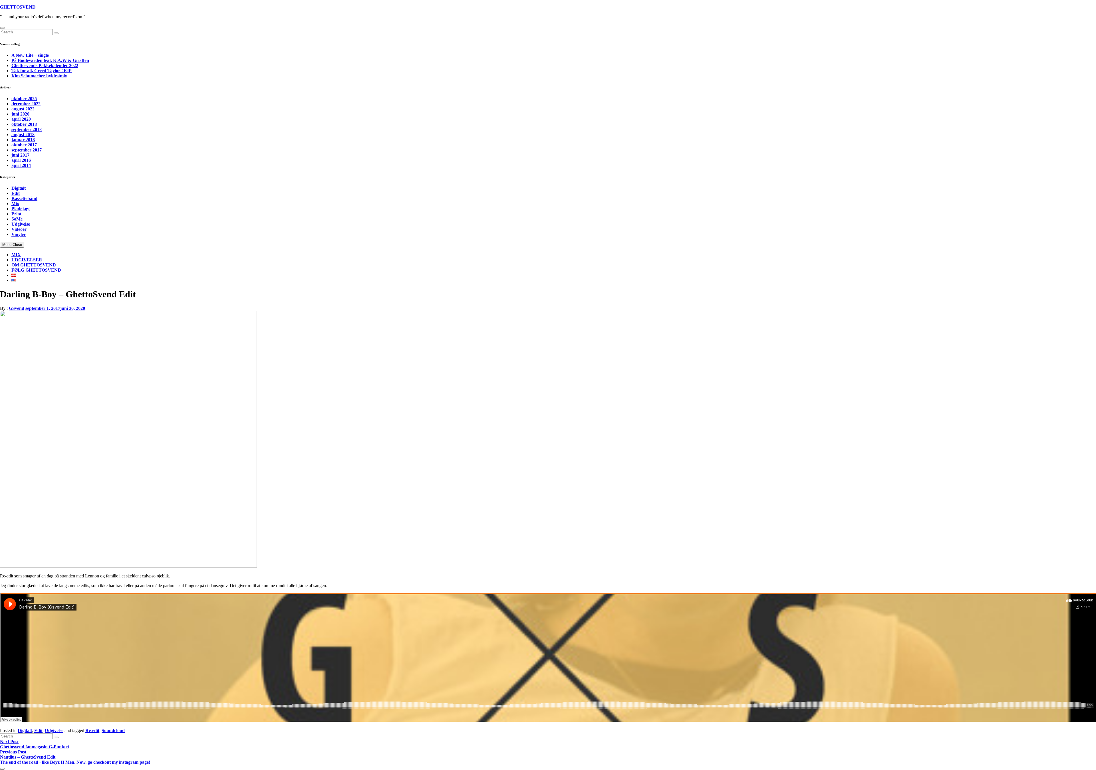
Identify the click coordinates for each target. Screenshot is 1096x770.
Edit (15, 193)
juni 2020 (20, 114)
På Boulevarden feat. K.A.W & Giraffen (50, 60)
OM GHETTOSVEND (33, 264)
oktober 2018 (24, 124)
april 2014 (21, 165)
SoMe (17, 219)
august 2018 (23, 134)
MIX (16, 254)
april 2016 (21, 160)
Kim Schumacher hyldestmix (39, 75)
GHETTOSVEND (18, 7)
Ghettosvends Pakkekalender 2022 (44, 65)
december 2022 (26, 103)
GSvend (16, 308)
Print (16, 213)
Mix (15, 203)
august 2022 (23, 108)
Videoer (19, 229)
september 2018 (26, 129)
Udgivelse (20, 224)
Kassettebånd (24, 198)
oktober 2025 (24, 98)
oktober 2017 (24, 144)
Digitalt (18, 188)
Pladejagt (20, 208)
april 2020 (21, 119)
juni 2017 (20, 155)
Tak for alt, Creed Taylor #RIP (41, 70)
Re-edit (92, 730)
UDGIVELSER (26, 259)
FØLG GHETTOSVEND (36, 270)
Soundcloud (113, 730)
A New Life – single (30, 55)
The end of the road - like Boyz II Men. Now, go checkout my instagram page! (75, 762)
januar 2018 (23, 139)
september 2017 (26, 149)
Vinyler (18, 234)
